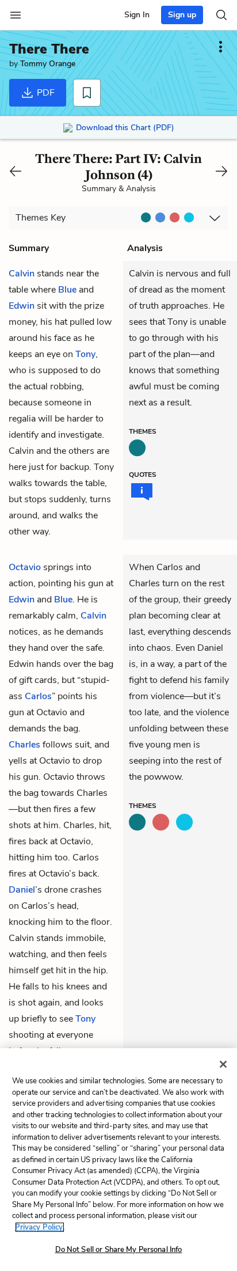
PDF (45, 92)
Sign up (182, 14)
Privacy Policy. (39, 1227)
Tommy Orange (47, 63)
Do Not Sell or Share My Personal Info (118, 1250)
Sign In (137, 14)
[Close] (223, 1064)
